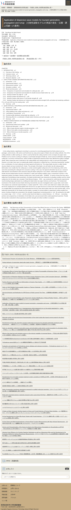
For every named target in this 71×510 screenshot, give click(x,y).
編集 (67, 469)
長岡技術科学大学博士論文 (21, 7)
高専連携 (4, 497)
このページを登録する (9, 477)
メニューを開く (68, 3)
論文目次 (6, 55)
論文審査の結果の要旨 (23, 55)
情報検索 (9, 7)
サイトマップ (15, 491)
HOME (3, 7)
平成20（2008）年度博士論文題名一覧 (40, 7)
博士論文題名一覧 (32, 58)
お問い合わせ (15, 488)
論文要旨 (12, 55)
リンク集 (4, 500)
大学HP (13, 494)
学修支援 (4, 494)
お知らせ (4, 485)
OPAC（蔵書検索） (13, 461)
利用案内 (4, 488)
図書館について (15, 485)
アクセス (13, 497)
